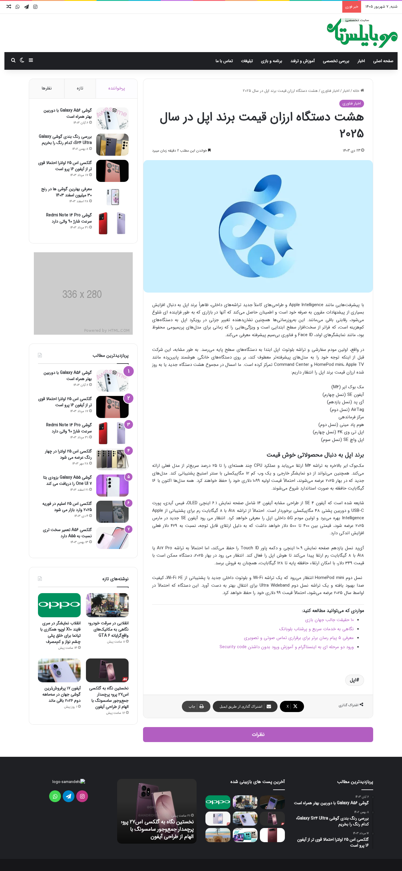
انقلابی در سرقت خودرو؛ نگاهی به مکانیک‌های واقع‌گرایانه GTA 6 (108, 629)
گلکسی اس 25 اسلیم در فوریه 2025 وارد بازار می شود (67, 506)
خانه (357, 91)
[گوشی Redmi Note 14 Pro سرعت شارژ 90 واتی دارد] (112, 223)
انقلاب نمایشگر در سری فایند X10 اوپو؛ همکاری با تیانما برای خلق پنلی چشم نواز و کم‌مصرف (60, 632)
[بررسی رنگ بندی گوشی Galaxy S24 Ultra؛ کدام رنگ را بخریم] (112, 145)
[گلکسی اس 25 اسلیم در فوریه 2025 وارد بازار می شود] (112, 512)
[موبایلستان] (362, 33)
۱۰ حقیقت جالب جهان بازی (329, 619)
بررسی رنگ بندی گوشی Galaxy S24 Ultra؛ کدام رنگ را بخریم (65, 139)
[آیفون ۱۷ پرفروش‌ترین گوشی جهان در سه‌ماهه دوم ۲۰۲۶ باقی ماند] (59, 670)
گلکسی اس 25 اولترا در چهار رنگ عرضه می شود (68, 454)
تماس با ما (224, 61)
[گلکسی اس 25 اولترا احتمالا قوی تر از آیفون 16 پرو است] (112, 171)
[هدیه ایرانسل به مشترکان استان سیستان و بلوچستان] (217, 835)
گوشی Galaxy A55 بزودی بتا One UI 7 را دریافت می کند (67, 480)
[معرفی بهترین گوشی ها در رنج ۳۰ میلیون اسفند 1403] (112, 197)
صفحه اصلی (383, 61)
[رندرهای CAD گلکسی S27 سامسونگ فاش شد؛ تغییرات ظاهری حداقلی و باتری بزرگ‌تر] (217, 819)
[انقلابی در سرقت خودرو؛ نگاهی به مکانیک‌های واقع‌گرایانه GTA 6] (107, 605)
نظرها (46, 88)
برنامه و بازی (271, 61)
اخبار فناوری (330, 91)
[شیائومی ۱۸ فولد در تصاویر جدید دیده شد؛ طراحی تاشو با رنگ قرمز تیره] (272, 835)
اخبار (361, 61)
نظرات (258, 735)
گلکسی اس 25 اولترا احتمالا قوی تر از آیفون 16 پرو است (65, 166)
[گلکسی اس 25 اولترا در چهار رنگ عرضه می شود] (112, 459)
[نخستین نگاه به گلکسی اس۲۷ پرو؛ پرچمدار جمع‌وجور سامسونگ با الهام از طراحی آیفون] (107, 670)
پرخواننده (116, 88)
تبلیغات (247, 61)
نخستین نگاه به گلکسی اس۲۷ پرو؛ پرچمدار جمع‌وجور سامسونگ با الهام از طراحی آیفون (109, 697)
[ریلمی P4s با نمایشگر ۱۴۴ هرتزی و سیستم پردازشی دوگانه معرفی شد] (245, 835)
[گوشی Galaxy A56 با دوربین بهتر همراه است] (112, 118)
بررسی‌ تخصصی (336, 61)
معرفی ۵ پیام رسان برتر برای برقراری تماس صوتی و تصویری (299, 637)
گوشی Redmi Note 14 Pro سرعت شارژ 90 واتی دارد (69, 218)
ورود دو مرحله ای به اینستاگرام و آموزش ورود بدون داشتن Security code (287, 647)
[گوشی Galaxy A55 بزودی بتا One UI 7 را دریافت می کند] (112, 486)
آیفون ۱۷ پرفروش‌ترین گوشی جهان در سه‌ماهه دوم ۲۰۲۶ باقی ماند (61, 694)
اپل (353, 680)
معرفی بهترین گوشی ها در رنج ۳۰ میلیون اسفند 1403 (66, 192)
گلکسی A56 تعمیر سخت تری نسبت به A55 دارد (67, 533)
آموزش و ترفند (302, 61)
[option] (157, 811)
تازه (80, 88)
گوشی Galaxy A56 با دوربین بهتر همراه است (68, 113)
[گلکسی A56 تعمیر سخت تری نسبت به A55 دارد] (112, 538)
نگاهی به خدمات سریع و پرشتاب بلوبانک (316, 629)
